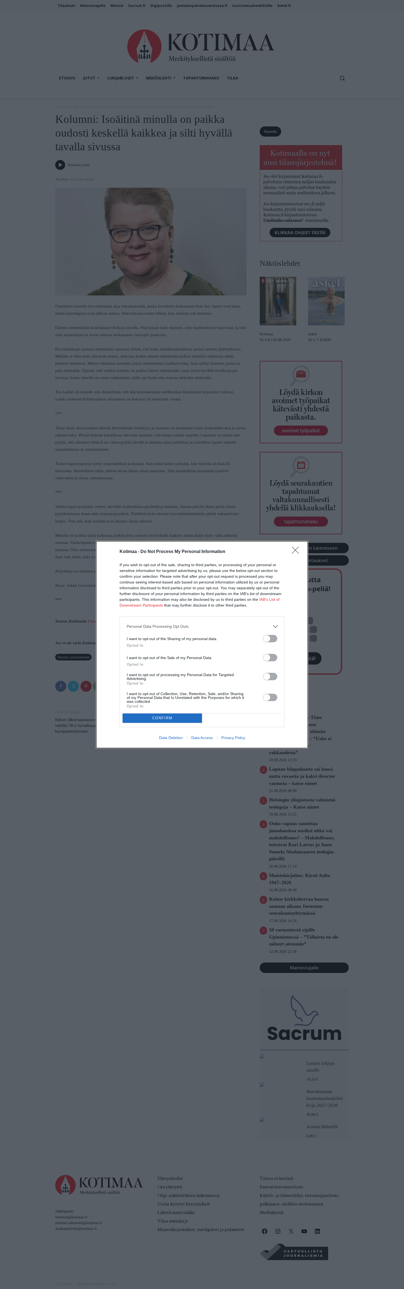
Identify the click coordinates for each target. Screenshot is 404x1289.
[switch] (270, 638)
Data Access (202, 737)
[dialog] (202, 644)
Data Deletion (171, 737)
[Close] (297, 552)
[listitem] (202, 626)
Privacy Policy (233, 737)
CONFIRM (162, 718)
